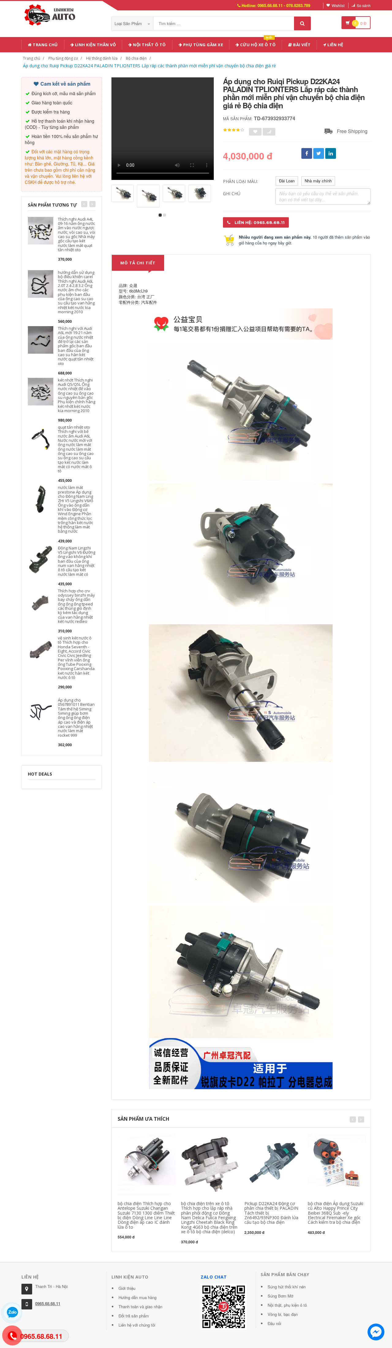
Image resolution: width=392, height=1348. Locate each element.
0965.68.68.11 (47, 1303)
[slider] (233, 130)
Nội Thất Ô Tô (149, 44)
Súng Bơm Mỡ (280, 1296)
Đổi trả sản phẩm (134, 1316)
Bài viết (301, 44)
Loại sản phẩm (129, 23)
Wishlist (338, 5)
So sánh (364, 5)
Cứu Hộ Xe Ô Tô (257, 43)
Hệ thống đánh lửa (102, 58)
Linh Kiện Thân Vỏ (95, 44)
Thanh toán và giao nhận (140, 1306)
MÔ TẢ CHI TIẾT (138, 263)
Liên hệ (334, 44)
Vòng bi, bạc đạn (283, 1314)
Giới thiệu (127, 1288)
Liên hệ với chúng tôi (137, 1325)
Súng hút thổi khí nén (287, 1287)
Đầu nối (274, 1323)
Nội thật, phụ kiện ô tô (287, 1305)
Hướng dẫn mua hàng (137, 1297)
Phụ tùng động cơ (63, 58)
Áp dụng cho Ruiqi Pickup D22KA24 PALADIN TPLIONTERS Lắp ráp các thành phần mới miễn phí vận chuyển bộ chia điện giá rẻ (149, 66)
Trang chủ (45, 44)
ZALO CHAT (214, 1277)
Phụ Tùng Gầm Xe (202, 44)
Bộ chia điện (136, 58)
